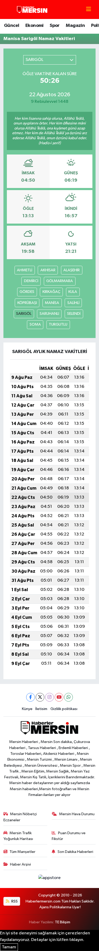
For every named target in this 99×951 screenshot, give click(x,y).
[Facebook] (30, 697)
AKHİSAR (47, 270)
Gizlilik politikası (63, 709)
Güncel (11, 25)
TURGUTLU (58, 324)
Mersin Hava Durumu (77, 814)
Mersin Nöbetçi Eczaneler (20, 817)
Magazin (75, 25)
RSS (14, 901)
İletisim (41, 709)
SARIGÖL (23, 314)
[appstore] (49, 879)
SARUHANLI (49, 314)
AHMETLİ (24, 270)
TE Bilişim (62, 922)
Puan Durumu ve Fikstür (69, 836)
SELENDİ (74, 314)
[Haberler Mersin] (32, 9)
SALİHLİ (73, 303)
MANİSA (52, 303)
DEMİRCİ (31, 281)
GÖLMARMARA (59, 281)
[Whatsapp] (68, 697)
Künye (27, 709)
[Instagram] (49, 697)
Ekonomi (34, 25)
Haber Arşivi (20, 864)
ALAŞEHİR (71, 270)
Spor (55, 25)
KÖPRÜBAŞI (27, 303)
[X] (40, 697)
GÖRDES (27, 292)
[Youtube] (59, 697)
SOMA (35, 324)
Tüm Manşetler (22, 852)
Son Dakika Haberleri (75, 852)
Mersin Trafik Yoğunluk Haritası (18, 836)
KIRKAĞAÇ (51, 292)
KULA (72, 292)
